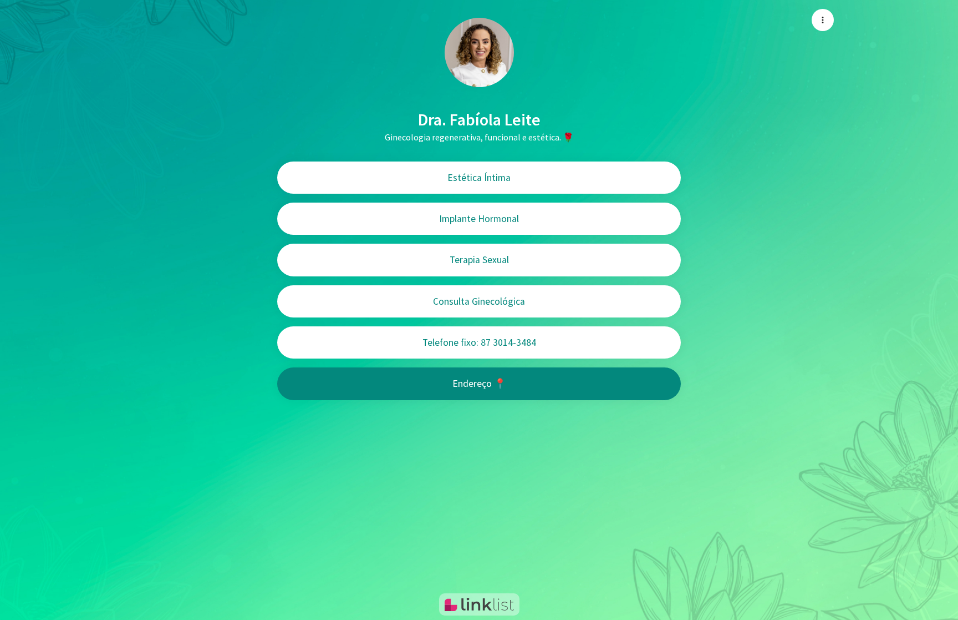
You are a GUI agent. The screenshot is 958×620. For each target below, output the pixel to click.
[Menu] (823, 20)
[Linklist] (479, 604)
